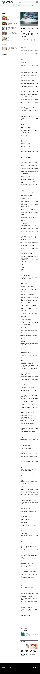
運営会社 (3, 667)
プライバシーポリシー (9, 667)
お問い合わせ (16, 667)
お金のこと (25, 5)
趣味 (33, 5)
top (37, 665)
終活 (13, 5)
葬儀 (7, 5)
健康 (19, 5)
